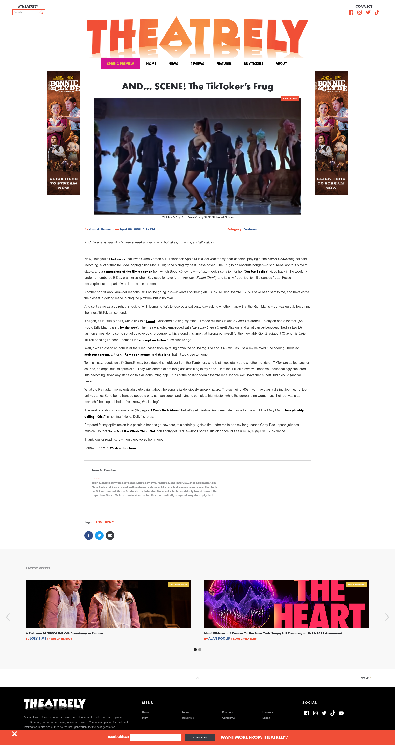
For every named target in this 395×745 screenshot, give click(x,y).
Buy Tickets (253, 63)
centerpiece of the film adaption (128, 271)
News (173, 63)
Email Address (118, 737)
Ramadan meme (137, 354)
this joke (164, 354)
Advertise (188, 718)
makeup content (96, 354)
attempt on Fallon (152, 340)
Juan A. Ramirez (101, 229)
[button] (282, 63)
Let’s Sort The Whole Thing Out (132, 431)
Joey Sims (38, 638)
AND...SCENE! (290, 98)
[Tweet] (99, 535)
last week (118, 259)
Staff (145, 718)
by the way (128, 327)
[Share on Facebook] (88, 535)
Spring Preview (120, 63)
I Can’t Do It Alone (165, 410)
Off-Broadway (178, 584)
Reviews (197, 63)
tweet (150, 321)
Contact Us (228, 718)
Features (224, 63)
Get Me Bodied (256, 271)
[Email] (110, 535)
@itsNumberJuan (123, 448)
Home (151, 63)
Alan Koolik (219, 638)
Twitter (96, 478)
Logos (266, 718)
